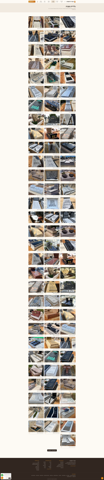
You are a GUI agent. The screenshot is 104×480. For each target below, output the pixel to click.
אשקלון (50, 467)
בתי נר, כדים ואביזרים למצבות (60, 466)
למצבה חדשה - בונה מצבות (52, 450)
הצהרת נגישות (37, 466)
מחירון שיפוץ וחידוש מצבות (36, 463)
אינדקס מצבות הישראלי (73, 475)
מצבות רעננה (51, 475)
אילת (50, 464)
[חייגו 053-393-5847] (2, 478)
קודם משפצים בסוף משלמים (35, 464)
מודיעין (45, 464)
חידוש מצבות (61, 463)
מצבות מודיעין (41, 475)
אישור (9, 478)
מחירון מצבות (74, 476)
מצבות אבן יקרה (63, 475)
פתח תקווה (44, 465)
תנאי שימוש (37, 468)
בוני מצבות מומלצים (69, 476)
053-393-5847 (73, 466)
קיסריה (45, 467)
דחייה (7, 478)
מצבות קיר (60, 475)
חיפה (50, 463)
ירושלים (45, 463)
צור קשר (38, 465)
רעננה (50, 465)
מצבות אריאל (37, 475)
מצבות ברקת (67, 475)
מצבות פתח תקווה (56, 475)
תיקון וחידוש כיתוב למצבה (60, 465)
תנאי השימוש (6, 476)
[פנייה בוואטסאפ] (2, 475)
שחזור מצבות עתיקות (60, 464)
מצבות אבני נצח (33, 475)
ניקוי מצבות (62, 467)
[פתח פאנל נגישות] (102, 478)
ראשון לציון (50, 466)
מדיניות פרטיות (37, 467)
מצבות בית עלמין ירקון (46, 475)
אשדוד (45, 466)
